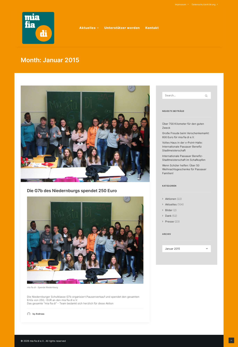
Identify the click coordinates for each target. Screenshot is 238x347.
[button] (85, 134)
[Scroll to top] (231, 340)
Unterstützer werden (122, 28)
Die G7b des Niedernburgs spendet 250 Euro (72, 190)
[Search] (186, 95)
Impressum (180, 4)
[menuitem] (182, 4)
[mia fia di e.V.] (38, 27)
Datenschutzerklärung (204, 4)
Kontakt (152, 28)
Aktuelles (87, 28)
